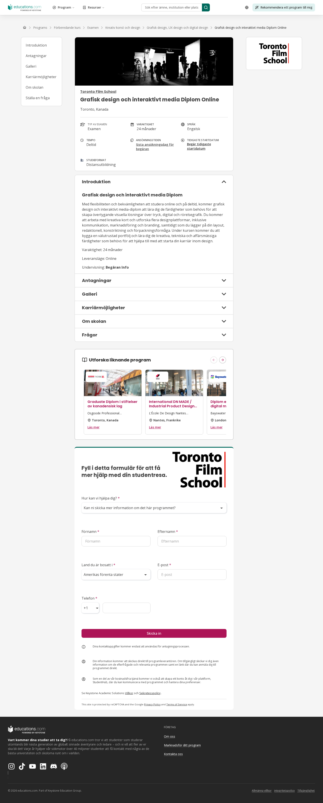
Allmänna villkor (262, 790)
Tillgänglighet (306, 790)
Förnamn (90, 531)
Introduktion (36, 45)
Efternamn (168, 531)
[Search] (206, 7)
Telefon (89, 598)
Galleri (31, 66)
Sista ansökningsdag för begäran (155, 146)
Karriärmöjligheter (41, 76)
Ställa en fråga (38, 97)
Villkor (129, 693)
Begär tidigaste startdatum (199, 146)
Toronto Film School (98, 91)
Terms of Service (176, 704)
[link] (251, 27)
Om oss (169, 736)
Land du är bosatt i (98, 564)
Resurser (94, 7)
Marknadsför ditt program (182, 745)
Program (64, 7)
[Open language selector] (247, 7)
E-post (164, 564)
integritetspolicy (284, 790)
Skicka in (154, 633)
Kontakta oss (173, 754)
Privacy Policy (152, 704)
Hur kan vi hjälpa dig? (101, 498)
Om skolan (34, 87)
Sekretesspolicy (149, 693)
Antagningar (36, 55)
